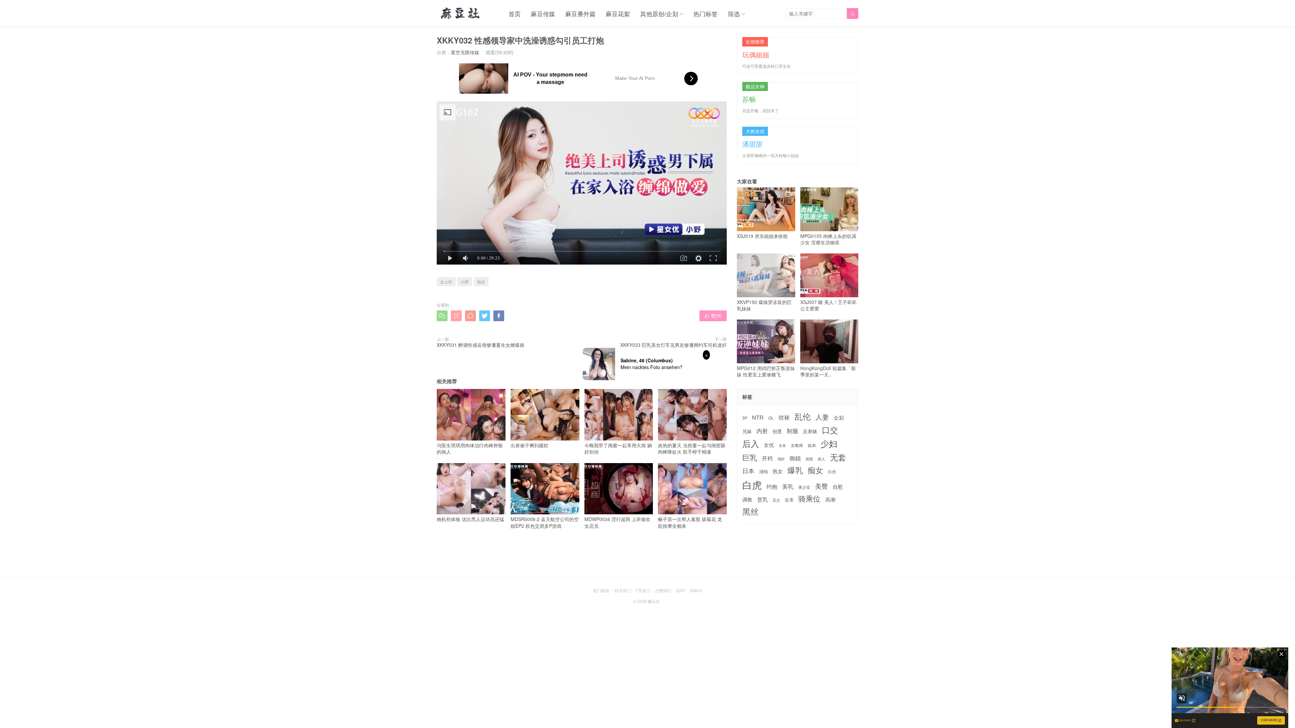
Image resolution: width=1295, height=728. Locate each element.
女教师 (797, 445)
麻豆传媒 (543, 13)
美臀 (821, 486)
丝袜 (784, 417)
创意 (777, 431)
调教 (747, 499)
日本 (748, 470)
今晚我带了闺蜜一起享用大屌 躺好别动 (618, 448)
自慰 (838, 486)
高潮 (830, 499)
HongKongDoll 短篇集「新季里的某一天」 (828, 371)
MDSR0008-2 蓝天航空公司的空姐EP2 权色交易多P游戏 (545, 522)
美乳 (788, 486)
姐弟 (812, 445)
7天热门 (643, 590)
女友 (782, 445)
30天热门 (622, 590)
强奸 (781, 458)
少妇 (829, 443)
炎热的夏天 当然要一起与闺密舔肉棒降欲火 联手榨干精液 (691, 448)
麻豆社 (654, 601)
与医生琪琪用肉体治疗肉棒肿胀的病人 (470, 448)
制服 (792, 431)
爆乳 (795, 470)
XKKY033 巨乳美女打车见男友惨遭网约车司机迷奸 (673, 344)
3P (744, 418)
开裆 (767, 458)
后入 (750, 443)
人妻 (822, 417)
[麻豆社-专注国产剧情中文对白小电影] (461, 13)
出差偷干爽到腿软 (529, 445)
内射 (762, 431)
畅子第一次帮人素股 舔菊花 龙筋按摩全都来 (690, 522)
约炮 (772, 486)
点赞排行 (663, 590)
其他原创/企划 (659, 13)
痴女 (481, 281)
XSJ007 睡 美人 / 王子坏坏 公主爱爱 (828, 305)
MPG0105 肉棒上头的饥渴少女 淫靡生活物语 (828, 239)
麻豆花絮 (618, 13)
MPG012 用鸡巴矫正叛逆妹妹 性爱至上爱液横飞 (766, 371)
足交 (776, 500)
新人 (821, 459)
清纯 (763, 471)
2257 (680, 590)
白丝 (832, 471)
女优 (769, 444)
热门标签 (705, 13)
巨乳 (749, 457)
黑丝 (750, 511)
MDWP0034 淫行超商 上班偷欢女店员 (617, 522)
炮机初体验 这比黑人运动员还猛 (470, 519)
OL (771, 418)
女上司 (446, 281)
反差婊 (810, 431)
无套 (838, 457)
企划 (839, 417)
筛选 (734, 13)
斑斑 (809, 458)
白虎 (752, 484)
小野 (465, 281)
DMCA (696, 590)
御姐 (795, 458)
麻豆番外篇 (580, 13)
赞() (713, 315)
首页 (515, 13)
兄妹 (747, 431)
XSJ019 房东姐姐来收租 (762, 236)
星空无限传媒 (465, 52)
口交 (830, 429)
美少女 (804, 487)
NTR (758, 417)
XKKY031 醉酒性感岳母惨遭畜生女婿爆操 (480, 344)
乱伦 (803, 416)
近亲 (789, 500)
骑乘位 (809, 498)
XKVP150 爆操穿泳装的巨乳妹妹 (764, 305)
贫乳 (762, 499)
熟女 (778, 471)
